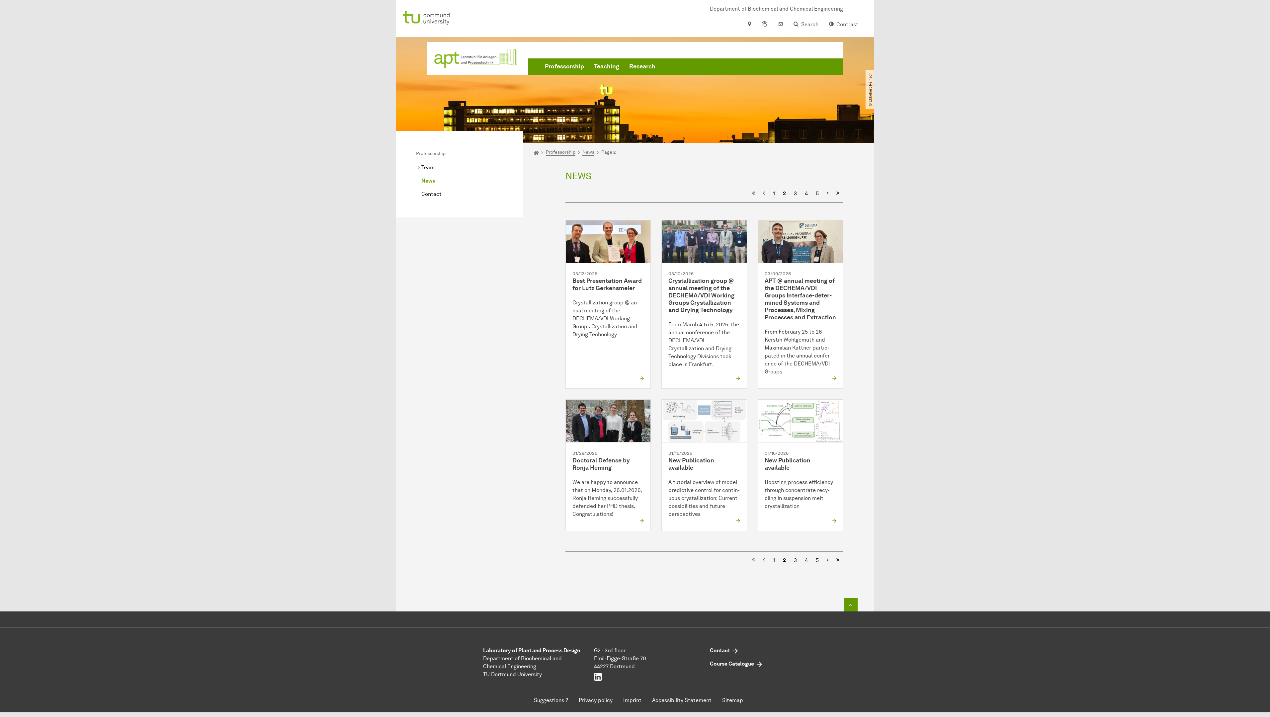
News (428, 181)
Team (428, 167)
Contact (431, 194)
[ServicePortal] (764, 24)
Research (642, 66)
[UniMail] (780, 24)
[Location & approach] (749, 24)
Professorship (564, 66)
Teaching (606, 66)
